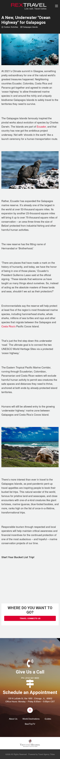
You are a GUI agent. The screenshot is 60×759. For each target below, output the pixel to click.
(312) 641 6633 (32, 677)
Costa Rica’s (8, 326)
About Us (13, 718)
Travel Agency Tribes (46, 754)
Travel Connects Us (30, 618)
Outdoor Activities (10, 27)
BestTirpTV (30, 723)
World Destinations (31, 718)
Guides (48, 718)
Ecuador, (42, 126)
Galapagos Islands (30, 27)
